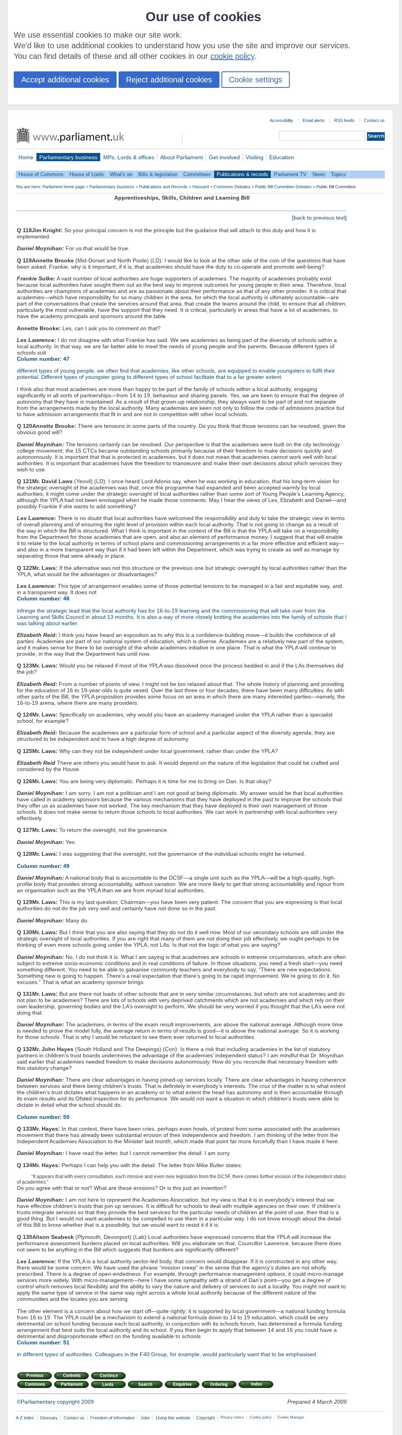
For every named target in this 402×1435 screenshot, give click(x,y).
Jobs (145, 1417)
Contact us (374, 120)
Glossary (49, 1417)
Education (281, 157)
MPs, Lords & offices (128, 157)
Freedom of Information (112, 1417)
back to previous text (319, 218)
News (318, 174)
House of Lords (86, 174)
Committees (197, 174)
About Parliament (181, 157)
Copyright (205, 1417)
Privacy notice (232, 1417)
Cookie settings (255, 79)
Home (25, 157)
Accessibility (281, 120)
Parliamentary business (68, 157)
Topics (338, 174)
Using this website (173, 1417)
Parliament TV (290, 174)
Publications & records (242, 174)
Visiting (254, 157)
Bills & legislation (157, 174)
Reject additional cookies (169, 79)
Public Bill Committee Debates (283, 186)
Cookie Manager (291, 1417)
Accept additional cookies (65, 79)
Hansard (200, 186)
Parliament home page (63, 186)
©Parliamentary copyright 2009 (55, 1402)
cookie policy (232, 56)
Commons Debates (232, 186)
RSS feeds (344, 120)
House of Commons (41, 174)
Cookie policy (261, 1417)
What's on (121, 174)
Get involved (224, 157)
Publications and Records (163, 186)
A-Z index (25, 1417)
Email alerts (314, 120)
